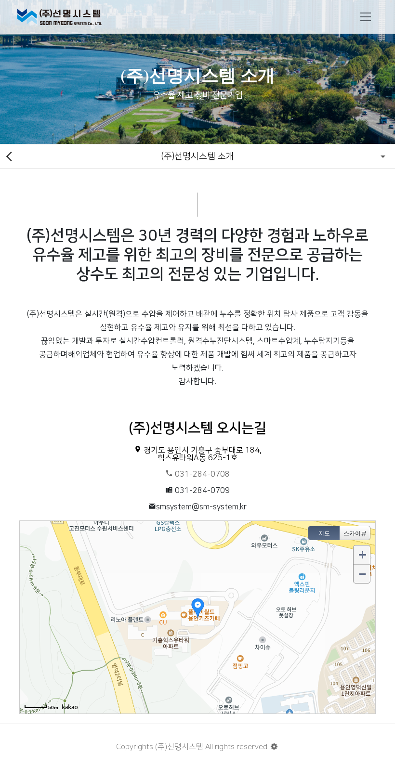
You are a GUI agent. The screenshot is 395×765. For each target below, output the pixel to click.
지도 (324, 533)
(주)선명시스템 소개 (197, 156)
